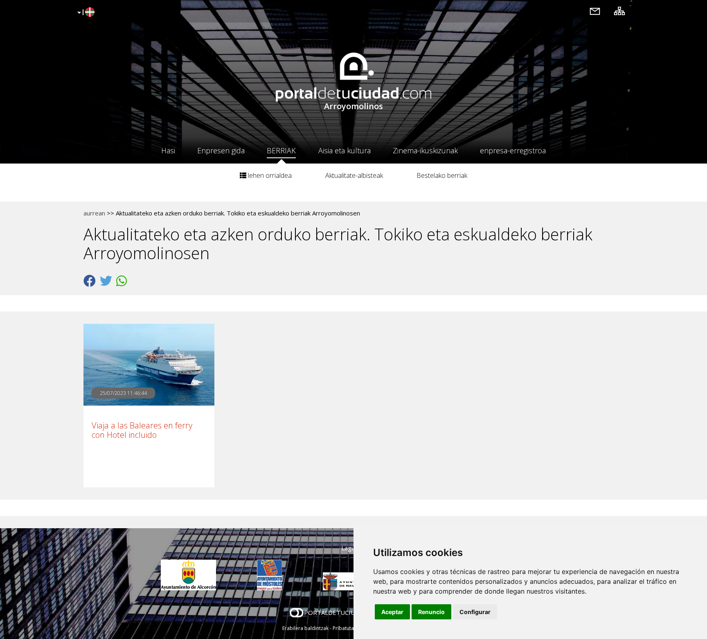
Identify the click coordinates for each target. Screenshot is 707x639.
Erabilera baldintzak (305, 628)
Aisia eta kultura (344, 150)
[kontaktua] (595, 10)
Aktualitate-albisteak (354, 175)
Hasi (168, 150)
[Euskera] (85, 12)
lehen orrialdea (269, 175)
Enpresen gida (221, 150)
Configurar (475, 611)
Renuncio (431, 611)
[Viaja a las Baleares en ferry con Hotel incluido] (148, 365)
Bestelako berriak (442, 175)
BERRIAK (281, 150)
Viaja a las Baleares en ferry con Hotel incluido (142, 430)
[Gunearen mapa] (619, 10)
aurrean (94, 213)
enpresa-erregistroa (513, 150)
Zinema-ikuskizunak (425, 150)
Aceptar (392, 611)
